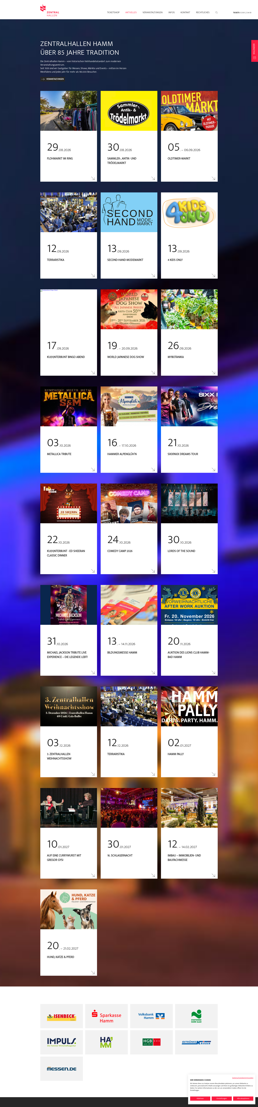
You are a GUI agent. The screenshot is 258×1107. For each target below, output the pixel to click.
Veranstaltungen (153, 13)
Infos (172, 13)
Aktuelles (131, 13)
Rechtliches (202, 13)
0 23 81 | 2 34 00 (245, 12)
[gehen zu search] (216, 12)
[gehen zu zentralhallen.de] (49, 15)
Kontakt (185, 13)
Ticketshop (113, 13)
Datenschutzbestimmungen (242, 1077)
